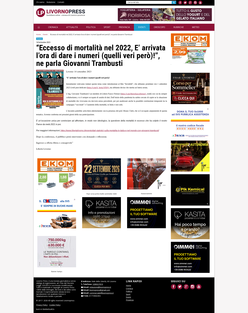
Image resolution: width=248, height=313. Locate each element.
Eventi (142, 27)
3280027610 (98, 284)
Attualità (72, 27)
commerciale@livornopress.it (102, 293)
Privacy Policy (42, 305)
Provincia (124, 27)
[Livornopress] (60, 12)
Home (38, 34)
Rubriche (178, 27)
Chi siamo (40, 2)
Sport (107, 27)
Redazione (51, 2)
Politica (90, 27)
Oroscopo (159, 27)
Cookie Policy (54, 305)
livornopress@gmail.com (100, 290)
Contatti (60, 2)
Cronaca (53, 27)
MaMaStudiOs (48, 309)
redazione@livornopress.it (100, 287)
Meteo (195, 27)
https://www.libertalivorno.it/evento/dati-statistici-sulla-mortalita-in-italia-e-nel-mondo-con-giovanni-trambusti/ (110, 130)
